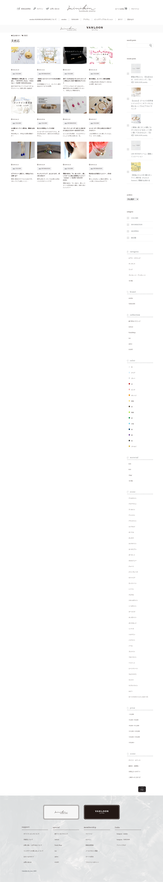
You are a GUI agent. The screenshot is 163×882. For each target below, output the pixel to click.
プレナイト (132, 651)
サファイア (132, 577)
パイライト (132, 640)
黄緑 (132, 412)
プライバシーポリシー (92, 862)
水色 (132, 423)
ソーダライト (133, 606)
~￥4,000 (131, 714)
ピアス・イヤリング (134, 258)
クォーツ (131, 566)
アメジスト (132, 515)
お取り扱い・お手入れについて (33, 845)
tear (130, 338)
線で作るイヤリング (134, 321)
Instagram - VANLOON (123, 839)
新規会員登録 (26, 9)
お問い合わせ (54, 9)
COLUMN (134, 218)
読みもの (130, 19)
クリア (133, 372)
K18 (130, 464)
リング (131, 269)
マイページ (135, 9)
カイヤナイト (133, 543)
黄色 (132, 401)
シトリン (131, 589)
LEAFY (131, 349)
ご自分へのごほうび (134, 777)
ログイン (40, 9)
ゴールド (134, 446)
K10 (130, 469)
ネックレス (132, 263)
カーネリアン (133, 549)
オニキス (131, 538)
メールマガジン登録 (91, 851)
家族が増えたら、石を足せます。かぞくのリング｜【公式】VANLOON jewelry (142, 79)
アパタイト (132, 509)
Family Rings (58, 845)
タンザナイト (133, 617)
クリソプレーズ (133, 572)
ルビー (131, 691)
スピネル (131, 594)
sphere (130, 344)
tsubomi (131, 326)
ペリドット (132, 663)
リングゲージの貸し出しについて (33, 851)
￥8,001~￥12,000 (134, 725)
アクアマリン (133, 504)
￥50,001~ (132, 742)
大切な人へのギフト (134, 771)
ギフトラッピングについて (31, 834)
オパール (131, 532)
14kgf (130, 475)
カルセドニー (133, 560)
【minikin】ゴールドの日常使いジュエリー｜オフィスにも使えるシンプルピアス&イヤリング (142, 105)
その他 (131, 280)
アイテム (86, 19)
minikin (63, 19)
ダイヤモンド (133, 623)
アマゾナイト (133, 521)
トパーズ (131, 628)
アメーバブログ (121, 845)
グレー (133, 378)
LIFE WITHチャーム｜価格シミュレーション (142, 155)
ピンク (133, 389)
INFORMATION (136, 225)
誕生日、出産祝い (134, 766)
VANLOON (74, 19)
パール (131, 645)
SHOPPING (135, 231)
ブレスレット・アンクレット (137, 275)
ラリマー (131, 680)
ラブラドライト (133, 685)
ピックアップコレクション (103, 19)
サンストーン (133, 583)
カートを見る (119, 9)
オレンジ (134, 395)
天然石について (28, 839)
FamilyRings (132, 332)
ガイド (120, 19)
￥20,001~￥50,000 (134, 737)
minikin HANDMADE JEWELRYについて (43, 19)
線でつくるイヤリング (61, 834)
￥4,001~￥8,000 (133, 720)
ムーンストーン (133, 668)
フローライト (133, 657)
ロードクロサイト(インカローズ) (138, 697)
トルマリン (132, 634)
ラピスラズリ (133, 674)
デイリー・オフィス (134, 760)
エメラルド (132, 526)
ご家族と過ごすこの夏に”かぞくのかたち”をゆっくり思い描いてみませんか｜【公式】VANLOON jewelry (141, 131)
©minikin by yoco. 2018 (29, 871)
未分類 (133, 238)
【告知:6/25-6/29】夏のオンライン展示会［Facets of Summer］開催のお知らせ (141, 178)
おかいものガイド (29, 856)
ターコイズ (132, 611)
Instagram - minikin (122, 834)
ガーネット (132, 555)
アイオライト (133, 498)
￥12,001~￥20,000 (134, 731)
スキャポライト (133, 600)
